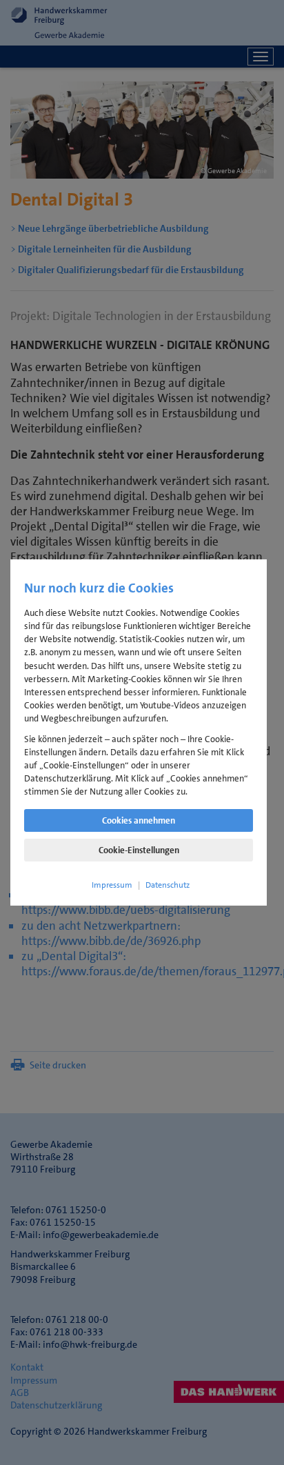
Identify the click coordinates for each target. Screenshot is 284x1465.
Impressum (112, 884)
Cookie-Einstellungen (139, 850)
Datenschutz (167, 884)
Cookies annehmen (138, 820)
